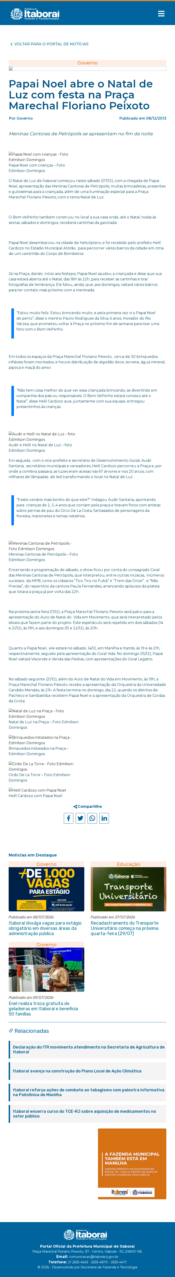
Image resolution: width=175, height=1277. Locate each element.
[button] (161, 13)
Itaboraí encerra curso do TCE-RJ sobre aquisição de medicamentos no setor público (84, 1114)
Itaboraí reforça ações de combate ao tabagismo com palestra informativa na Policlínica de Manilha (89, 1092)
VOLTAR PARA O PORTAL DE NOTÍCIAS (51, 44)
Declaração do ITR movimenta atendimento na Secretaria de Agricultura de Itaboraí (89, 1049)
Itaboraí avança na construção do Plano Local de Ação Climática (77, 1071)
